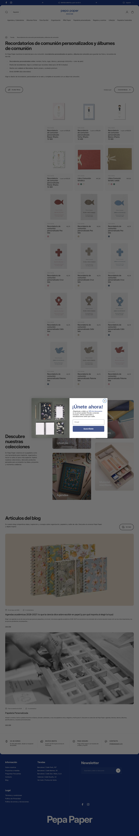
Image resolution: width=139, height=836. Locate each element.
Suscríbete (88, 429)
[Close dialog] (105, 401)
